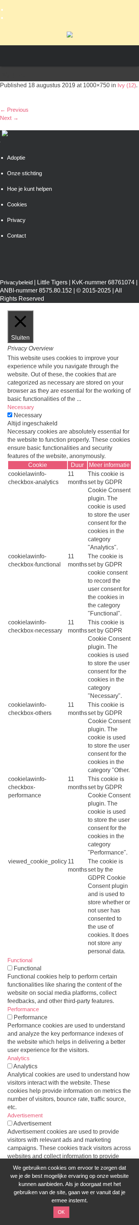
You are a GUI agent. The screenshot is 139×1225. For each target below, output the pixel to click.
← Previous (14, 110)
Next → (9, 118)
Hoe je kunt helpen (29, 189)
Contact (16, 235)
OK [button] (61, 1212)
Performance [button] (23, 1009)
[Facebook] (69, 9)
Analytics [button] (18, 1058)
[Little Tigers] (69, 35)
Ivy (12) (127, 85)
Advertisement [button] (25, 1115)
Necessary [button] (20, 407)
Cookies (17, 204)
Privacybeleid (16, 282)
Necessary (28, 415)
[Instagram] (69, 17)
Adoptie (16, 157)
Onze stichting (24, 173)
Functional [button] (19, 960)
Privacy (16, 220)
